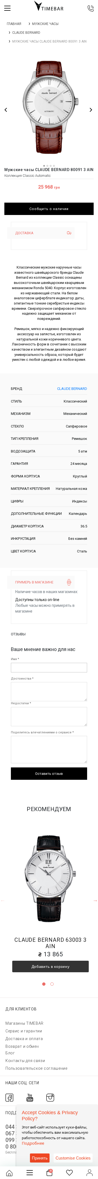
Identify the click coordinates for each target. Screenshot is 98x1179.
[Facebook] (9, 1097)
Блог (10, 1053)
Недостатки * (21, 703)
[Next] (90, 109)
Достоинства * (22, 678)
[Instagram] (50, 1097)
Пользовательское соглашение (36, 1068)
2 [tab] (52, 984)
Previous (2, 900)
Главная (14, 24)
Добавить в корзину (51, 966)
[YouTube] (29, 1097)
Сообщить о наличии (49, 209)
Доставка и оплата (24, 1038)
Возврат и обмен (22, 1046)
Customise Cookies (73, 1158)
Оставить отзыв (49, 774)
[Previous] (6, 109)
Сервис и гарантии (23, 1031)
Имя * (15, 659)
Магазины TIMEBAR (24, 1023)
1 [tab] (43, 984)
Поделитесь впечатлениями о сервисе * (42, 732)
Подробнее (33, 1143)
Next (95, 900)
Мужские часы (45, 24)
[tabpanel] (50, 897)
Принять (40, 1158)
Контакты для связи (25, 1060)
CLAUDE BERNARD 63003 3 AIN (50, 943)
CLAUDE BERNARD (26, 33)
